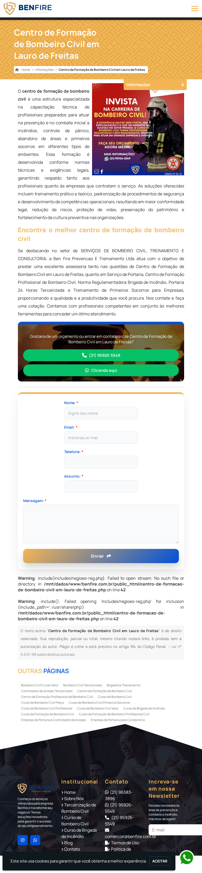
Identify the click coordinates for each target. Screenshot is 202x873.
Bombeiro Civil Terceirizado (82, 685)
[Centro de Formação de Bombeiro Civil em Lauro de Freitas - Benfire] (27, 8)
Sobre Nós (74, 798)
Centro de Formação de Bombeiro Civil (104, 691)
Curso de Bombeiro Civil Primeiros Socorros (99, 702)
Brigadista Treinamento (123, 685)
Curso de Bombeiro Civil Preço (42, 702)
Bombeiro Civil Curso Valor (39, 685)
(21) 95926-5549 (104, 355)
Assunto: (73, 476)
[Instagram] (23, 840)
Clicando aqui (104, 370)
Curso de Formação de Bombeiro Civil (47, 714)
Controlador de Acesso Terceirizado (47, 691)
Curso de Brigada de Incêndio (144, 708)
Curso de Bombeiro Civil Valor (98, 708)
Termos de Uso (125, 843)
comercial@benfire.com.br (130, 836)
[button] (195, 8)
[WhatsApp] (183, 858)
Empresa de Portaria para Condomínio (118, 720)
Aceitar (159, 861)
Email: (71, 427)
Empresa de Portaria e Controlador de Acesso (53, 720)
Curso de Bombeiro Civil (115, 697)
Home (69, 792)
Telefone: (73, 451)
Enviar (98, 556)
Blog (68, 843)
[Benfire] (35, 788)
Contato (72, 849)
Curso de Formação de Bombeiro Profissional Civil (114, 714)
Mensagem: (35, 500)
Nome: (71, 402)
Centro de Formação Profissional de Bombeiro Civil (57, 697)
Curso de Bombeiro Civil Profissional (46, 708)
